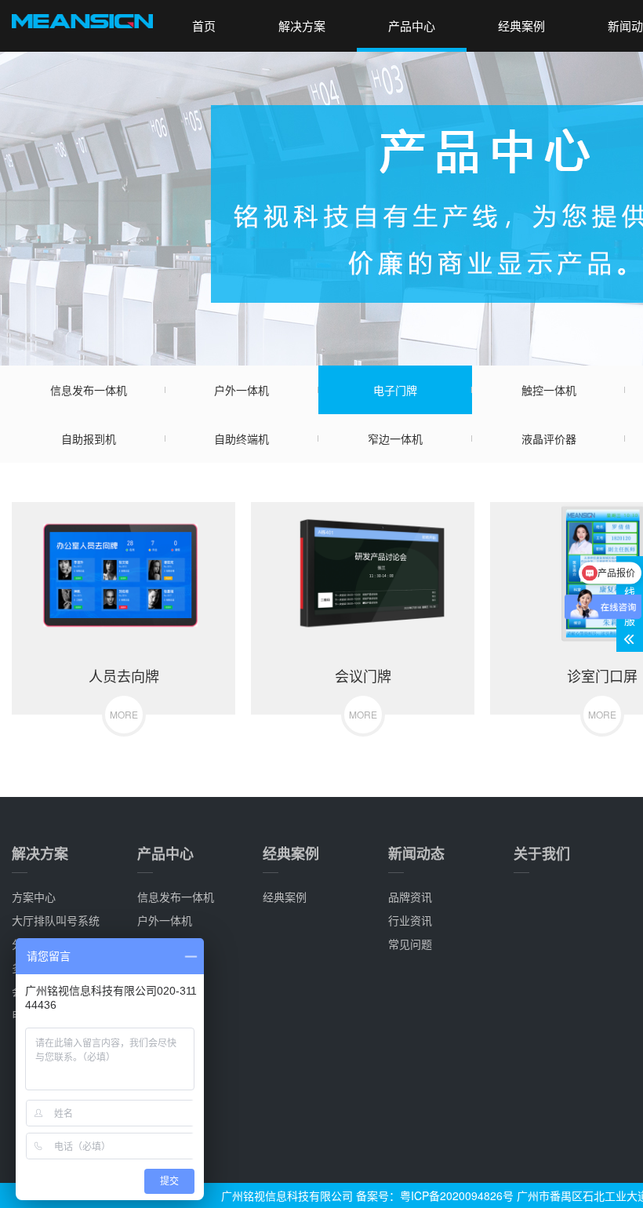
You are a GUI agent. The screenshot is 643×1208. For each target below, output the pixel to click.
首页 (204, 25)
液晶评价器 (548, 438)
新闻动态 (416, 853)
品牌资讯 (410, 896)
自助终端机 (241, 438)
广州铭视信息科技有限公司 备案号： (310, 1195)
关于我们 (542, 853)
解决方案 (301, 25)
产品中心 (411, 25)
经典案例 (521, 25)
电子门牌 (395, 390)
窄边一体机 (395, 438)
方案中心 (34, 896)
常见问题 (410, 943)
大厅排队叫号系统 (56, 920)
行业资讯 (410, 920)
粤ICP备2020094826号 (457, 1195)
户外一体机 (241, 390)
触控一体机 (548, 390)
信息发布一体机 (88, 390)
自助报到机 (88, 438)
